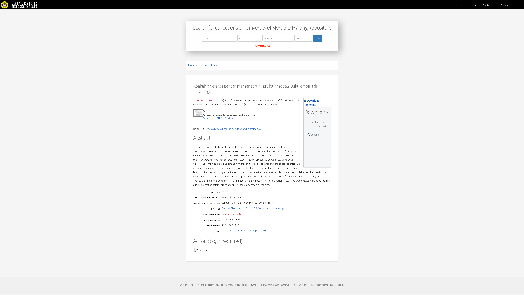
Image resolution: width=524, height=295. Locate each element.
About (474, 5)
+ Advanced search (262, 45)
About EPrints (327, 285)
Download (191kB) (213, 118)
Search (317, 38)
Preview (228, 118)
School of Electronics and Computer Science (274, 285)
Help (516, 5)
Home (462, 5)
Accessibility (339, 285)
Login (191, 65)
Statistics (487, 5)
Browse (505, 5)
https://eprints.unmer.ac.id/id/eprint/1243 (243, 230)
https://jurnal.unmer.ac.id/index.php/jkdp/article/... (233, 128)
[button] (194, 250)
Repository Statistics (206, 65)
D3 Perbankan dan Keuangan (269, 208)
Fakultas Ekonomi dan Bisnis (236, 208)
